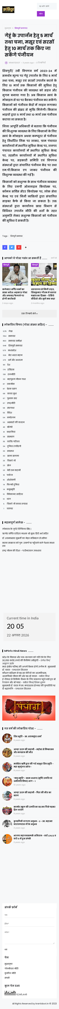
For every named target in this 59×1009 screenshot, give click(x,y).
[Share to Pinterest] (18, 247)
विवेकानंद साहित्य (13, 494)
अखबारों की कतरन (14, 422)
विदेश (7, 412)
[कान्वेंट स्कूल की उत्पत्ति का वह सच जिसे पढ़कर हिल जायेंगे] (7, 810)
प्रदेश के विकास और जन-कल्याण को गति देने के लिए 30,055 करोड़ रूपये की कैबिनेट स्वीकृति (26, 659)
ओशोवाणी (9, 479)
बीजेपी (7, 427)
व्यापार (8, 508)
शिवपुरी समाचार (21, 28)
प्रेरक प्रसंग (10, 388)
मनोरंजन (9, 417)
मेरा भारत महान (12, 355)
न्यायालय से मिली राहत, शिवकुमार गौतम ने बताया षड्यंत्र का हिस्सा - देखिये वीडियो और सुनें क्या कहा (43, 294)
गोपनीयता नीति (11, 968)
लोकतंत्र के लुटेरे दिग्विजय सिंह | (16, 528)
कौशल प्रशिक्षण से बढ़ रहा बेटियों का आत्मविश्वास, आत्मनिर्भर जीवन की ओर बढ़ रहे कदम (24, 674)
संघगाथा (8, 407)
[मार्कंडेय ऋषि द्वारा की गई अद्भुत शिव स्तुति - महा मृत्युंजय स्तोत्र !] (7, 767)
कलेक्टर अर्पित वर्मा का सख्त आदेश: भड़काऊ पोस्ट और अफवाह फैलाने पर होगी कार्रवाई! (14, 294)
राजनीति (9, 374)
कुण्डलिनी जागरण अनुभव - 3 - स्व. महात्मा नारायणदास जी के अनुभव (33, 823)
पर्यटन (8, 475)
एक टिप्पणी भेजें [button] (28, 313)
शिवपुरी (6, 265)
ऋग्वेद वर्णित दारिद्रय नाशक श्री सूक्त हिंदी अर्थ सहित (25, 533)
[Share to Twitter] (12, 247)
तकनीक (9, 383)
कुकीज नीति (10, 973)
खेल (7, 465)
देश (6, 364)
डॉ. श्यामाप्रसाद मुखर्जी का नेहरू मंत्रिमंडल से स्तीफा (24, 538)
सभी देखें (54, 258)
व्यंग (7, 498)
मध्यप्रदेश (9, 350)
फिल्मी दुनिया (11, 484)
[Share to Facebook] (4, 247)
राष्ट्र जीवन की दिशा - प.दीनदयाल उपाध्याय (21, 550)
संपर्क (7, 977)
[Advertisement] (21, 581)
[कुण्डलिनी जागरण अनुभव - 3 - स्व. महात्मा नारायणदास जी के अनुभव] (7, 824)
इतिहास (8, 369)
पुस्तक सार (10, 398)
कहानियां (9, 431)
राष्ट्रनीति (9, 403)
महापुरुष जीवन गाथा (14, 379)
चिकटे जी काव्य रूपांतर (15, 503)
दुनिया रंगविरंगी (12, 446)
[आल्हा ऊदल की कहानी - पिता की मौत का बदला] (7, 796)
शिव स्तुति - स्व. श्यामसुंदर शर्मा (27, 736)
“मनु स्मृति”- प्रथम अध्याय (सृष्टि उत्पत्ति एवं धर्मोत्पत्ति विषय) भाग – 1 (33, 780)
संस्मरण (8, 436)
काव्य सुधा (10, 393)
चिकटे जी (9, 460)
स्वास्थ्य (8, 451)
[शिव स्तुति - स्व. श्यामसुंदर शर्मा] (7, 738)
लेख (7, 331)
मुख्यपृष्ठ (8, 28)
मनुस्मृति (9, 489)
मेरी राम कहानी (12, 470)
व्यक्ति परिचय (11, 441)
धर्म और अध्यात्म (13, 359)
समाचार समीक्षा (12, 340)
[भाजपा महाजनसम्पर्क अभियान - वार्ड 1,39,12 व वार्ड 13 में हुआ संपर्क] (7, 839)
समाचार (9, 336)
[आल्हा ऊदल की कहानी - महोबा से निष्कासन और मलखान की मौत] (7, 753)
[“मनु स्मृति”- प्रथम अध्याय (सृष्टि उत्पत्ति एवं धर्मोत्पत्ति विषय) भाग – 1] (7, 781)
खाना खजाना (11, 455)
